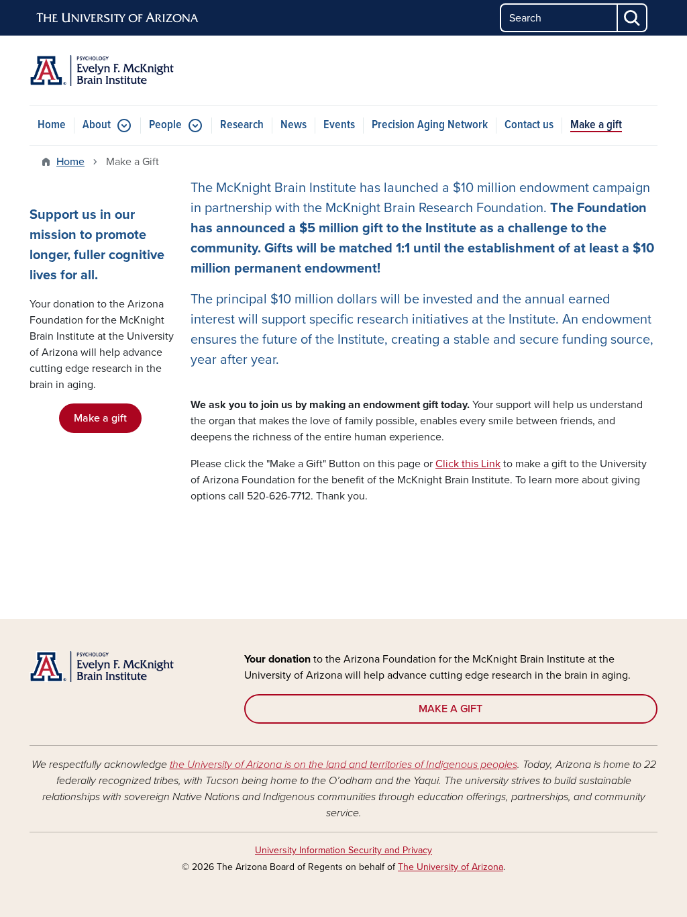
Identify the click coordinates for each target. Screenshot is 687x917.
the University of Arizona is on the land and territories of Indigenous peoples (343, 764)
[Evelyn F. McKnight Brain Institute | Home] (129, 70)
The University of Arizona (450, 867)
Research (242, 125)
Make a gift (596, 125)
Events (339, 125)
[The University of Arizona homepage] (118, 18)
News (293, 125)
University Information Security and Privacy (343, 850)
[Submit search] (632, 17)
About (97, 125)
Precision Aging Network (430, 125)
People (165, 125)
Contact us (529, 125)
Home (52, 125)
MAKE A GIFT (450, 709)
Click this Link (467, 464)
